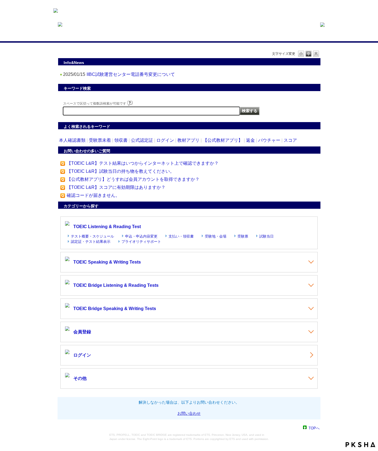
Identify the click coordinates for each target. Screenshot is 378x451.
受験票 (242, 236)
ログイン (165, 140)
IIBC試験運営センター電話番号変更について (131, 74)
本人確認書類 (72, 140)
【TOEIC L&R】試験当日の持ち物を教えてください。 (120, 171)
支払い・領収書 (181, 236)
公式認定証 (142, 140)
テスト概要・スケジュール (92, 236)
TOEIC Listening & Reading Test (107, 226)
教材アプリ (188, 140)
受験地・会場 (215, 236)
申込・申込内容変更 (141, 236)
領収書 (121, 140)
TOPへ (314, 428)
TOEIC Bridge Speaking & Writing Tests (114, 308)
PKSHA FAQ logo (360, 444)
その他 (80, 378)
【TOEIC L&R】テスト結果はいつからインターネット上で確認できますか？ (143, 163)
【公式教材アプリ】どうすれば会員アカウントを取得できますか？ (133, 179)
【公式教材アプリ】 (223, 140)
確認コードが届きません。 (93, 195)
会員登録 (82, 331)
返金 (250, 140)
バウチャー (269, 140)
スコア (290, 140)
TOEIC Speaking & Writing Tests (107, 262)
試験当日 (266, 236)
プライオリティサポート (141, 241)
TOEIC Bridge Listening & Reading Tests (116, 285)
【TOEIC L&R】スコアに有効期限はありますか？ (116, 187)
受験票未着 (100, 140)
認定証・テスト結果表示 (90, 241)
